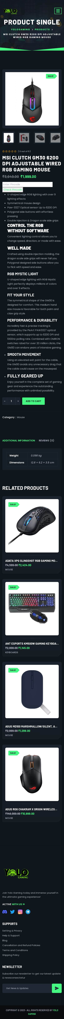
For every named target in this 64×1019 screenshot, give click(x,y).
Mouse (21, 417)
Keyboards (11, 652)
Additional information (18, 440)
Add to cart (33, 401)
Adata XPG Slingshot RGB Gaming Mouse (32, 560)
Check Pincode (13, 189)
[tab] (18, 440)
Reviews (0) (46, 440)
